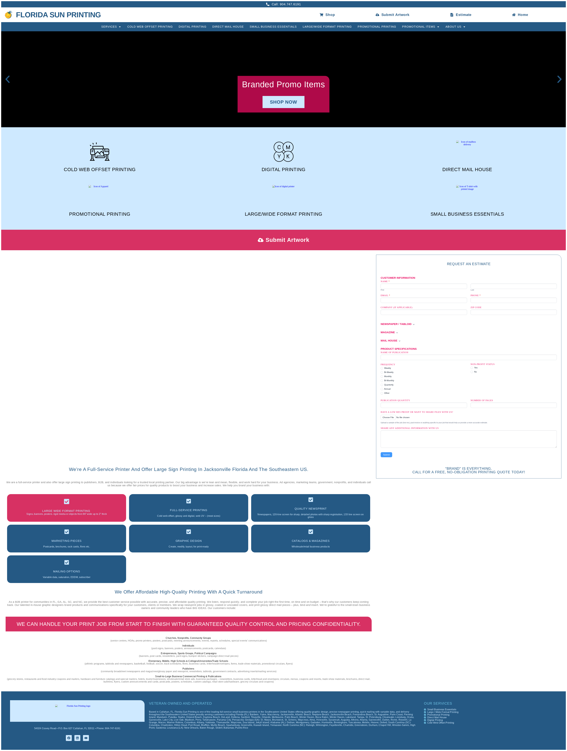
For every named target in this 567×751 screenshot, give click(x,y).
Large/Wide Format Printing (327, 26)
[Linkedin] (77, 738)
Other (387, 393)
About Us (453, 26)
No (475, 372)
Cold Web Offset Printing (150, 26)
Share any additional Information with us (410, 428)
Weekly (387, 368)
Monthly (388, 376)
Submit (386, 455)
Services (109, 26)
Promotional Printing (377, 26)
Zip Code (476, 307)
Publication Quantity (395, 400)
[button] (7, 79)
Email (385, 295)
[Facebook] (69, 738)
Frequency (388, 364)
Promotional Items (418, 26)
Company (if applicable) (397, 307)
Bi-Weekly (389, 372)
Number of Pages (482, 400)
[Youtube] (86, 738)
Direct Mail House (228, 26)
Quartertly (389, 385)
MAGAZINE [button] (388, 332)
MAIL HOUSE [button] (389, 340)
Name (385, 281)
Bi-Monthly (389, 380)
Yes (476, 367)
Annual (387, 389)
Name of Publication (394, 352)
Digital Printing (192, 26)
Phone (476, 295)
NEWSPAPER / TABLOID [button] (396, 324)
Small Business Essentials (273, 26)
